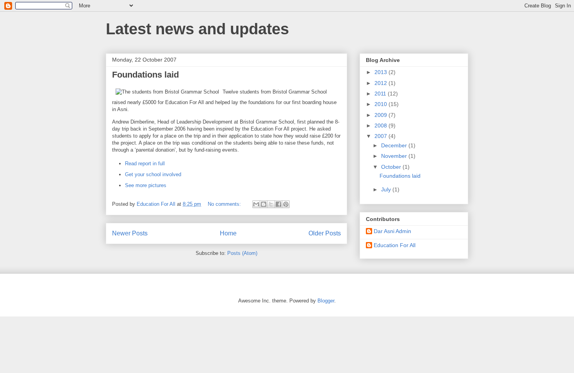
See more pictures (145, 185)
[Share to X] (271, 204)
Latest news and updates (197, 28)
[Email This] (256, 204)
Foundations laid (145, 75)
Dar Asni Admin (392, 231)
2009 (381, 115)
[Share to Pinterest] (286, 204)
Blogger (325, 301)
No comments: (225, 204)
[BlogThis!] (263, 204)
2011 (381, 93)
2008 (381, 125)
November (394, 156)
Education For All (394, 245)
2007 (381, 136)
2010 (381, 104)
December (394, 145)
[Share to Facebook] (278, 204)
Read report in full (145, 163)
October (392, 167)
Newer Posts (130, 233)
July (386, 189)
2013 (381, 72)
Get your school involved (153, 174)
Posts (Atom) (242, 253)
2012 (381, 83)
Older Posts (324, 233)
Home (228, 233)
